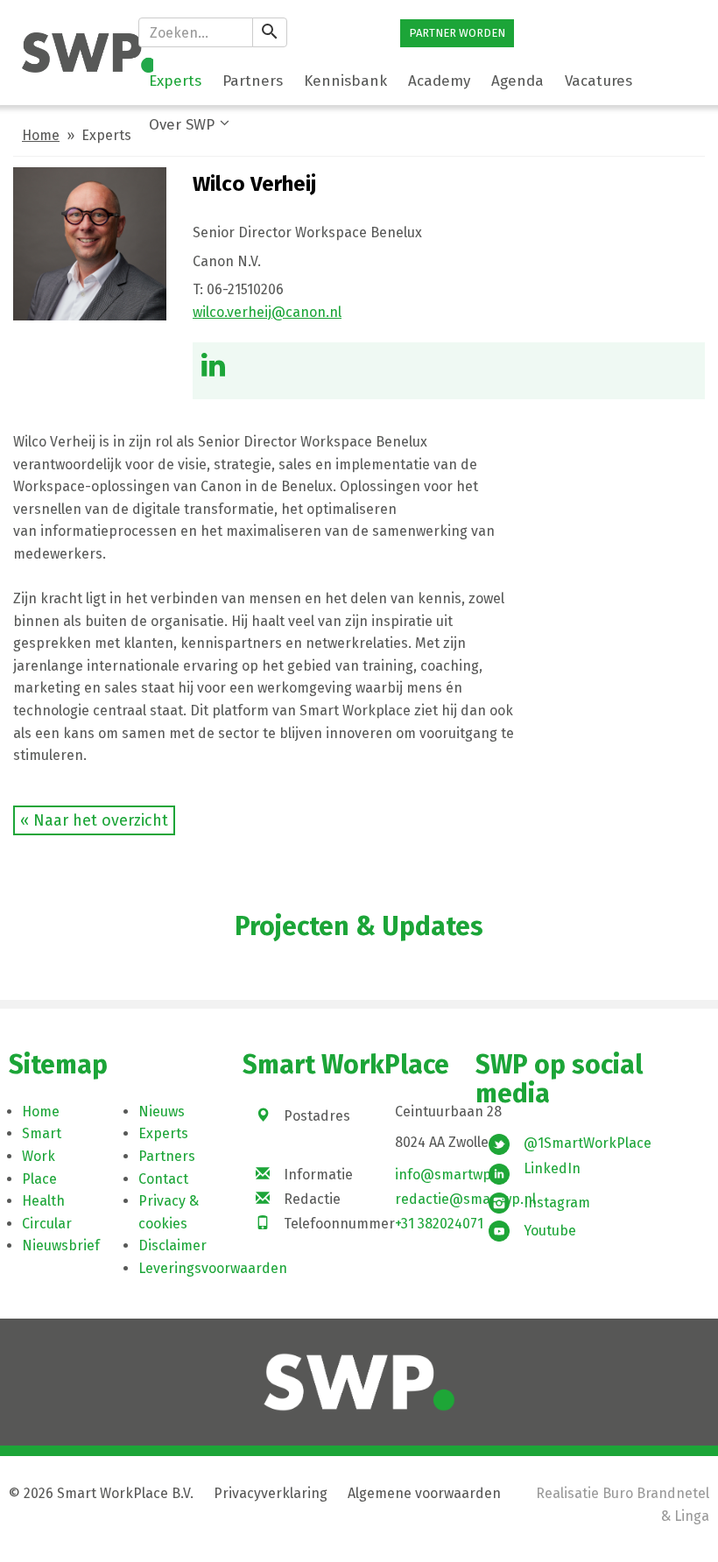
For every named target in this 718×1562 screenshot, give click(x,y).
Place (39, 1179)
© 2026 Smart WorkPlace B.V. (101, 1493)
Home (41, 135)
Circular (47, 1223)
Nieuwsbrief (61, 1245)
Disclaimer (172, 1245)
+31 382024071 (439, 1223)
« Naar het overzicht (94, 820)
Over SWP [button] (182, 125)
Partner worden (457, 32)
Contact (163, 1179)
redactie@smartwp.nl (465, 1199)
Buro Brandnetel (655, 1493)
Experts (163, 1133)
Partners (166, 1156)
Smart (41, 1133)
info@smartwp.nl (451, 1174)
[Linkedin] (213, 370)
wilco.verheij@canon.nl (267, 312)
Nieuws (161, 1111)
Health (43, 1201)
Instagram (557, 1202)
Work (38, 1156)
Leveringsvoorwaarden (212, 1268)
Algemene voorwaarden (424, 1493)
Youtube (550, 1230)
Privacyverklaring (270, 1493)
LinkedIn (552, 1168)
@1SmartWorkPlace (587, 1143)
